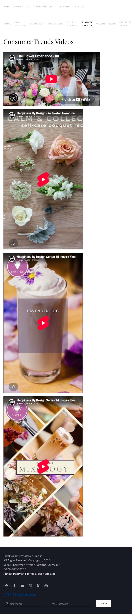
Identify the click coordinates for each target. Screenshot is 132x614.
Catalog (79, 6)
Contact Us (22, 6)
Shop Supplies (44, 6)
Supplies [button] (36, 24)
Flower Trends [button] (87, 24)
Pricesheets (54, 24)
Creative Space (125, 24)
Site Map (50, 574)
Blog (112, 24)
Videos (101, 24)
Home (7, 6)
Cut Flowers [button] (20, 24)
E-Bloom (63, 6)
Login (104, 604)
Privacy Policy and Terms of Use (22, 574)
